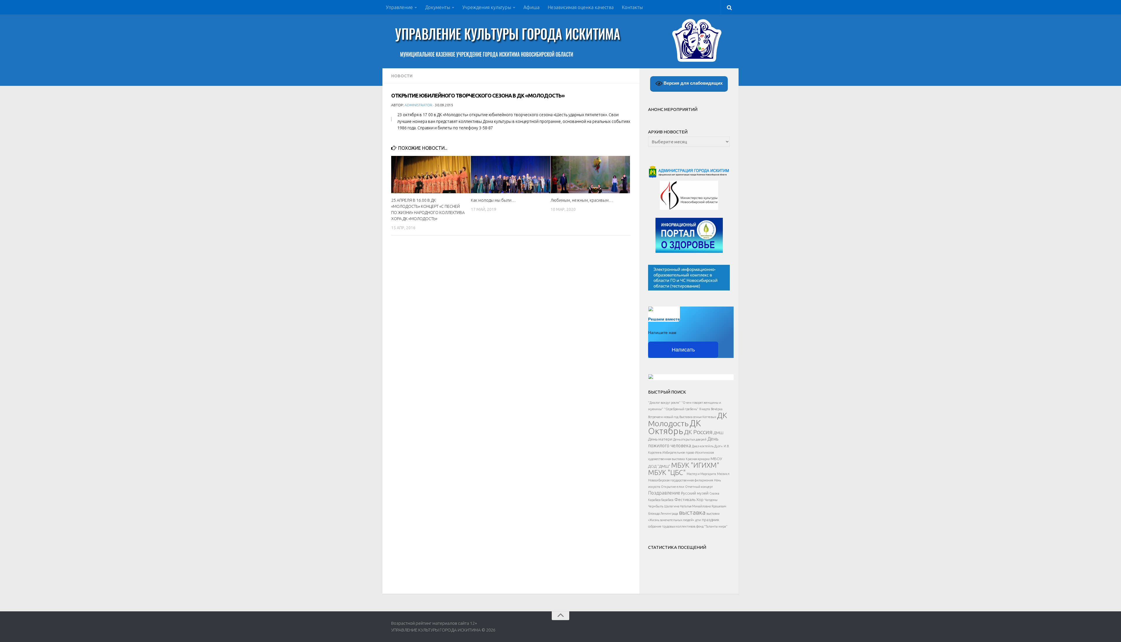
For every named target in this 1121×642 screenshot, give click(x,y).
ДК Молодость (687, 419)
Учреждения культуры (486, 7)
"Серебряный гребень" (681, 409)
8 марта (704, 409)
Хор (700, 499)
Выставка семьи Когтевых (697, 417)
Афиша (531, 7)
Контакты (632, 7)
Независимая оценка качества (581, 7)
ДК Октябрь (674, 427)
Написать (683, 350)
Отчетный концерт (699, 486)
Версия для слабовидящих (692, 83)
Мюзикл (723, 474)
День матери (660, 439)
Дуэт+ (718, 446)
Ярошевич (719, 506)
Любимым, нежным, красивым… (582, 200)
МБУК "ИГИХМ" (695, 465)
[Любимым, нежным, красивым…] (590, 174)
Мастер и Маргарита (701, 474)
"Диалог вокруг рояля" (664, 402)
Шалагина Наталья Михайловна (687, 506)
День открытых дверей (689, 439)
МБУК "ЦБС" (667, 472)
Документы (437, 7)
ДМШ (718, 432)
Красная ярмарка (698, 459)
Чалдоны (711, 500)
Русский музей (695, 493)
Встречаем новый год (663, 417)
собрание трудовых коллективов (671, 526)
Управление (399, 7)
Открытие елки (672, 486)
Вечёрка (717, 409)
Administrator (418, 105)
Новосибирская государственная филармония (680, 480)
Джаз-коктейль (702, 446)
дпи (698, 520)
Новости (401, 76)
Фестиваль (684, 499)
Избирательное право (678, 452)
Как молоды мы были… (493, 200)
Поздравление (664, 492)
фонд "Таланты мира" (711, 526)
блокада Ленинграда (663, 513)
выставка (692, 512)
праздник (710, 519)
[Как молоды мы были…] (510, 174)
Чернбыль (655, 506)
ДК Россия (698, 431)
